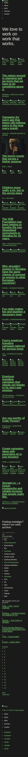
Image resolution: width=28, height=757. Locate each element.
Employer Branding (10, 559)
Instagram (7, 732)
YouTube (7, 739)
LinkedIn (7, 745)
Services (7, 11)
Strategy (7, 593)
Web (5, 596)
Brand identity (8, 545)
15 (5, 688)
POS (5, 579)
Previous (5, 647)
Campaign (7, 551)
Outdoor (7, 573)
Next (3, 692)
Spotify (6, 742)
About (6, 5)
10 (5, 674)
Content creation (9, 554)
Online (6, 571)
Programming (8, 588)
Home (6, 2)
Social (6, 590)
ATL (5, 540)
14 (5, 685)
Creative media (9, 556)
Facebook (7, 735)
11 (5, 676)
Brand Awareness (10, 542)
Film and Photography (11, 562)
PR (5, 582)
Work (6, 8)
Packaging (7, 576)
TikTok (6, 748)
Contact (6, 14)
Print (5, 585)
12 (5, 679)
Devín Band (20, 710)
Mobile (6, 568)
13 (5, 682)
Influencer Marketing (11, 565)
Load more (5, 694)
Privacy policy (6, 751)
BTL (5, 548)
